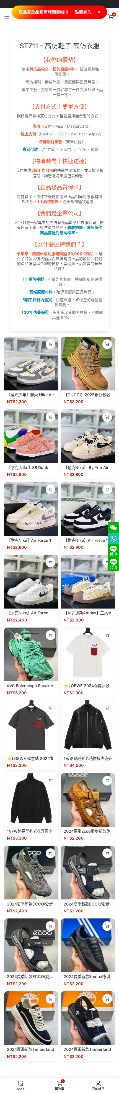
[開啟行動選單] (6, 16)
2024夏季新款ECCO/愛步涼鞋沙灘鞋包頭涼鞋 (87, 906)
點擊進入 (83, 12)
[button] (50, 344)
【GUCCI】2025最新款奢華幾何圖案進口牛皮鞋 (87, 397)
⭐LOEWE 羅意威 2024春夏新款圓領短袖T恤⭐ (30, 760)
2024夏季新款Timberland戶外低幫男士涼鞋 (87, 1051)
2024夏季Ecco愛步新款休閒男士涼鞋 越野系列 (87, 833)
